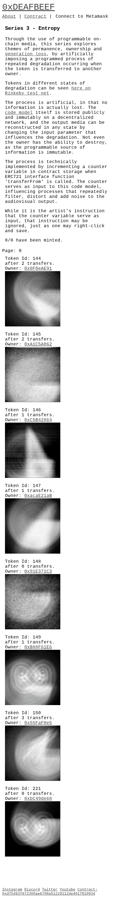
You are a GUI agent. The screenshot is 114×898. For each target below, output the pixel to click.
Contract (35, 16)
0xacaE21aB (38, 495)
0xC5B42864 (38, 420)
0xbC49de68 (38, 798)
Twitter (50, 889)
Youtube (67, 889)
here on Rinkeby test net (48, 91)
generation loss (25, 54)
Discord (32, 889)
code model (19, 112)
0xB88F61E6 (38, 647)
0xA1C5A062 (38, 344)
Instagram (12, 889)
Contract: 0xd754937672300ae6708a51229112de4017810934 (49, 891)
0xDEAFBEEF (28, 7)
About (9, 16)
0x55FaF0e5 (38, 723)
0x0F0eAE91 (38, 268)
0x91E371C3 (38, 571)
